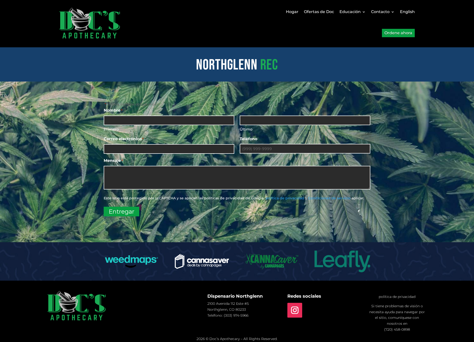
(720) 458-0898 (397, 329)
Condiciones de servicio (329, 198)
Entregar (121, 211)
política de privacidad (285, 198)
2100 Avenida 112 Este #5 (228, 303)
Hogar (292, 11)
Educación (350, 11)
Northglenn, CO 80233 (226, 309)
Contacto (380, 11)
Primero (111, 129)
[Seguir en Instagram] (294, 310)
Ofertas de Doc (319, 11)
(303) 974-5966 (236, 315)
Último (246, 129)
